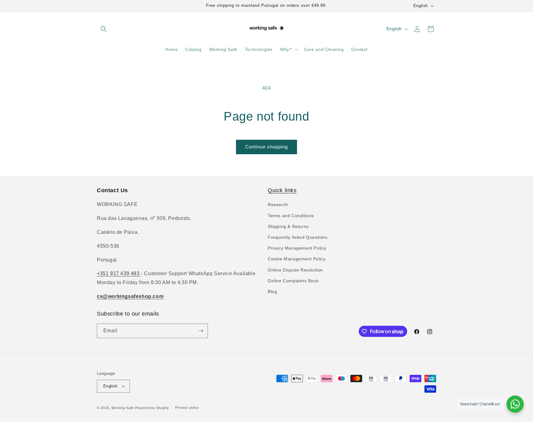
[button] (103, 29)
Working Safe (122, 408)
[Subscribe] (201, 331)
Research (278, 204)
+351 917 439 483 (119, 273)
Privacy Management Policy (297, 248)
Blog (272, 291)
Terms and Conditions (291, 215)
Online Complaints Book (293, 280)
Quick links (282, 190)
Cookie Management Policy (296, 258)
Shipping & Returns (288, 226)
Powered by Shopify (152, 408)
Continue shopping (266, 146)
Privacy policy (187, 407)
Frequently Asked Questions (298, 237)
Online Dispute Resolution (295, 269)
